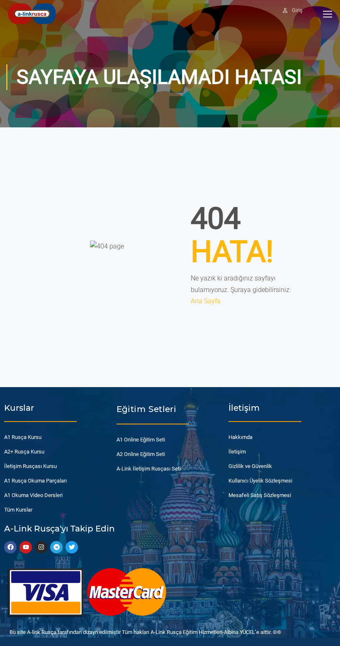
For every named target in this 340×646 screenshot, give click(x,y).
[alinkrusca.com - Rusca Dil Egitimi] (31, 13)
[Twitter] (72, 547)
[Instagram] (41, 547)
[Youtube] (25, 547)
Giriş (297, 10)
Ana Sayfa (206, 301)
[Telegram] (56, 547)
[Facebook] (10, 547)
